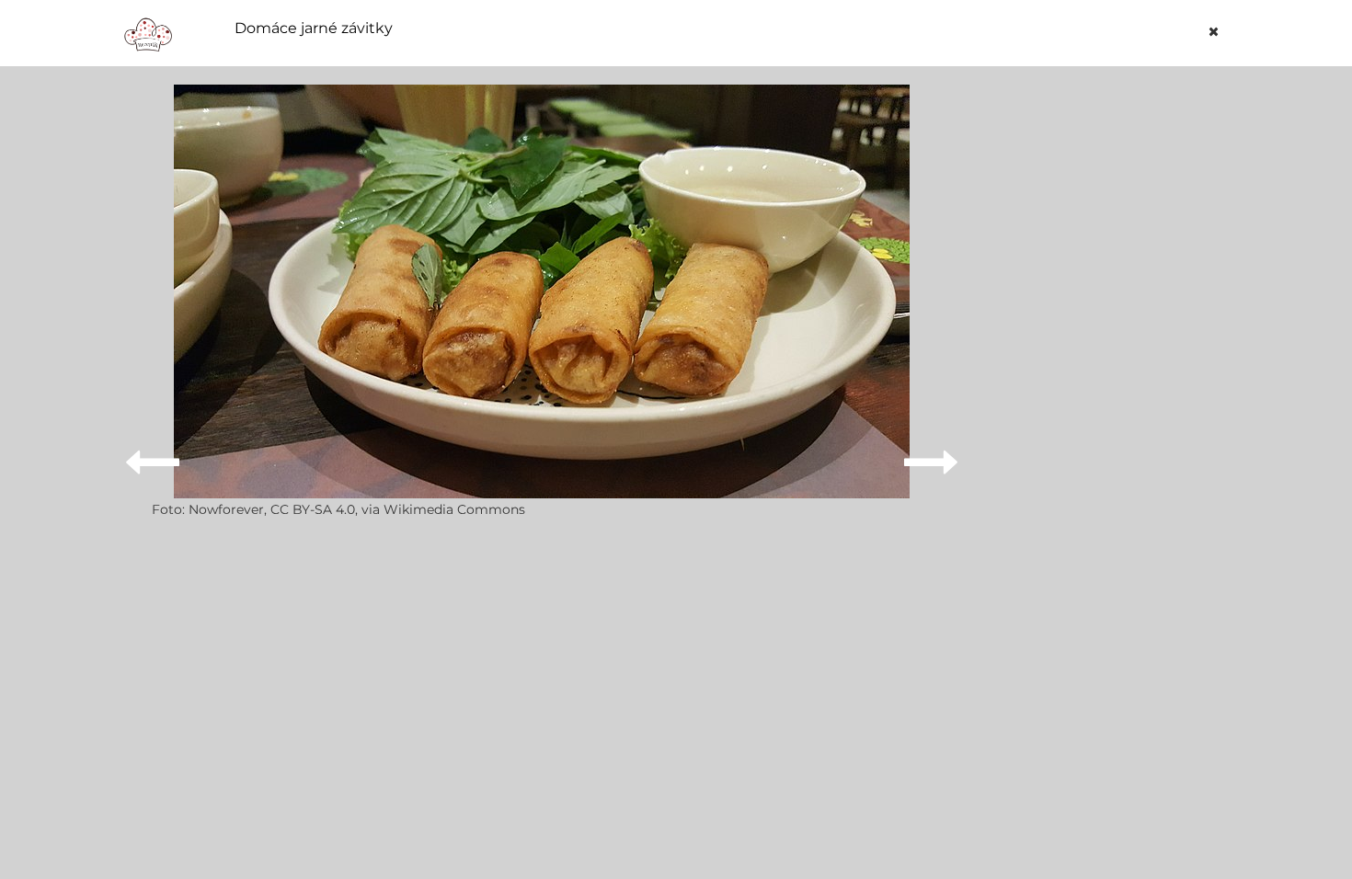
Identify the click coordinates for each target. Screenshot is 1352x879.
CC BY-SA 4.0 (312, 509)
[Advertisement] (1112, 360)
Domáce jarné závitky (314, 28)
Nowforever (226, 509)
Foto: (170, 509)
